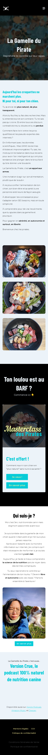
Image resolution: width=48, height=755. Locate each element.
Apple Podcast (34, 707)
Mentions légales (20, 729)
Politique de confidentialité (24, 733)
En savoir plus (17, 485)
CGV (33, 729)
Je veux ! (17, 477)
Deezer (32, 710)
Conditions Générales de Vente (24, 742)
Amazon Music (19, 710)
